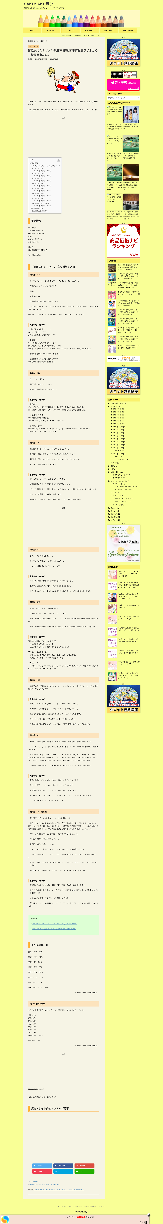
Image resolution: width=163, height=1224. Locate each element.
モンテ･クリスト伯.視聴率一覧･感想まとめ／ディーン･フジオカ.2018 (114, 157)
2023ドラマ (117, 415)
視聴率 (32, 1184)
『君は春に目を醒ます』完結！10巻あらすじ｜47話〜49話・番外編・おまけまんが (129, 285)
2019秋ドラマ (118, 430)
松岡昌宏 (38, 1184)
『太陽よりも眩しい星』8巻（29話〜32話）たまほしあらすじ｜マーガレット (128, 321)
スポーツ (116, 496)
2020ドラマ (117, 424)
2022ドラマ (117, 418)
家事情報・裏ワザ (45, 171)
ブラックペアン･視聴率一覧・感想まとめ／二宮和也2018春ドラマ (59, 1190)
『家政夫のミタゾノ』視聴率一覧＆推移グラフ (130, 126)
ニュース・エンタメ (118, 481)
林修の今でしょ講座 (120, 475)
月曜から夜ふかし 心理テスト (125, 486)
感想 (43, 1184)
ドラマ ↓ (70, 30)
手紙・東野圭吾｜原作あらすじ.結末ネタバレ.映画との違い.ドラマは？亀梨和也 (128, 267)
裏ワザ (48, 1184)
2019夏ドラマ (118, 433)
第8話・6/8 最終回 (42, 203)
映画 (112, 469)
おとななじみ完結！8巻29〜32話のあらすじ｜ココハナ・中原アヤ (129, 294)
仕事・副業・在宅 (117, 403)
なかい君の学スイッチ (123, 489)
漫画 (112, 466)
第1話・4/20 (39, 168)
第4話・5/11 (39, 183)
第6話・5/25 (39, 193)
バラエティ (117, 484)
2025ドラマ (117, 409)
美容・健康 (115, 472)
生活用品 (114, 514)
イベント (114, 520)
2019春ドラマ (118, 436)
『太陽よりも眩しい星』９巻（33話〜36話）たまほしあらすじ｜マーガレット (128, 339)
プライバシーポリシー (75, 1206)
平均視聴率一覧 (37, 208)
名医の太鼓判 (117, 478)
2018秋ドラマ (118, 442)
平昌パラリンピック (122, 498)
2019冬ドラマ (118, 439)
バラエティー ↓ (51, 30)
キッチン (114, 511)
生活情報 (114, 517)
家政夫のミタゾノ (57, 1184)
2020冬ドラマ (118, 427)
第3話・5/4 (39, 178)
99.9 (116, 456)
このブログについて (90, 1206)
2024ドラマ (117, 412)
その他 (115, 463)
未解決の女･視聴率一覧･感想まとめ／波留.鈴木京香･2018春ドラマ (130, 186)
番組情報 (34, 163)
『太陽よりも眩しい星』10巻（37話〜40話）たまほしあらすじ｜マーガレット (128, 276)
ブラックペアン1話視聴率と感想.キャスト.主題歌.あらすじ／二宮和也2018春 (114, 186)
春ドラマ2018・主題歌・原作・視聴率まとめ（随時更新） (54, 929)
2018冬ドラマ (118, 454)
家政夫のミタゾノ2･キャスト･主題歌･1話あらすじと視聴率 (54, 924)
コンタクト (101, 1206)
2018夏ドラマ (118, 445)
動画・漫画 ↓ (89, 30)
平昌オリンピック (121, 501)
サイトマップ (62, 1206)
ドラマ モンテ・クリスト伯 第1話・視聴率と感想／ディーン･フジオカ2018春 (114, 215)
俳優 (114, 493)
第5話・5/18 (39, 188)
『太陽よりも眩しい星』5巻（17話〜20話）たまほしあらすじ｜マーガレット (128, 312)
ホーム (32, 30)
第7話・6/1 (39, 198)
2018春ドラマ (34, 1181)
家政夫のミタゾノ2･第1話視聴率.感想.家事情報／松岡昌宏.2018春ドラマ (114, 127)
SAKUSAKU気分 (38, 4)
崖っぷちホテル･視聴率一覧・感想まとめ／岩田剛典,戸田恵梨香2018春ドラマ (131, 215)
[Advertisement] (64, 134)
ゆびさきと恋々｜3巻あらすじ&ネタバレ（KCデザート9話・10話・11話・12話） (128, 330)
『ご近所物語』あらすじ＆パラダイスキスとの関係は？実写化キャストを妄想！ (129, 303)
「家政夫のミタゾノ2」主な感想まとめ (45, 166)
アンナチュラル (120, 459)
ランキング (117, 505)
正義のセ (118, 450)
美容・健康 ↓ (109, 30)
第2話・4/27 (39, 173)
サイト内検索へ (128, 30)
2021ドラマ (117, 421)
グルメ (113, 508)
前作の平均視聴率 (41, 211)
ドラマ (113, 406)
